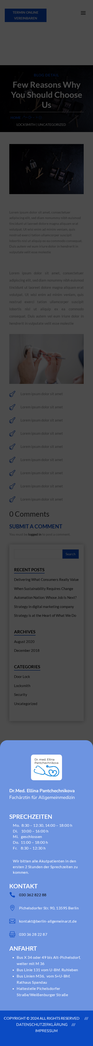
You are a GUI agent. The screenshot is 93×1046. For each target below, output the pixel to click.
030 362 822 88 (32, 894)
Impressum (46, 1031)
